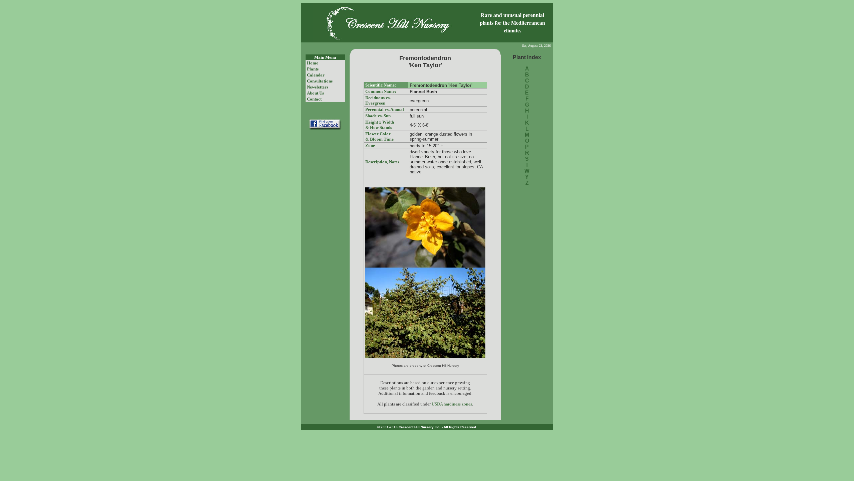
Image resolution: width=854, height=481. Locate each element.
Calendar (316, 74)
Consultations (320, 81)
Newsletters (317, 87)
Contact (314, 99)
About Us (315, 93)
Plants (313, 68)
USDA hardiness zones (452, 404)
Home (312, 62)
